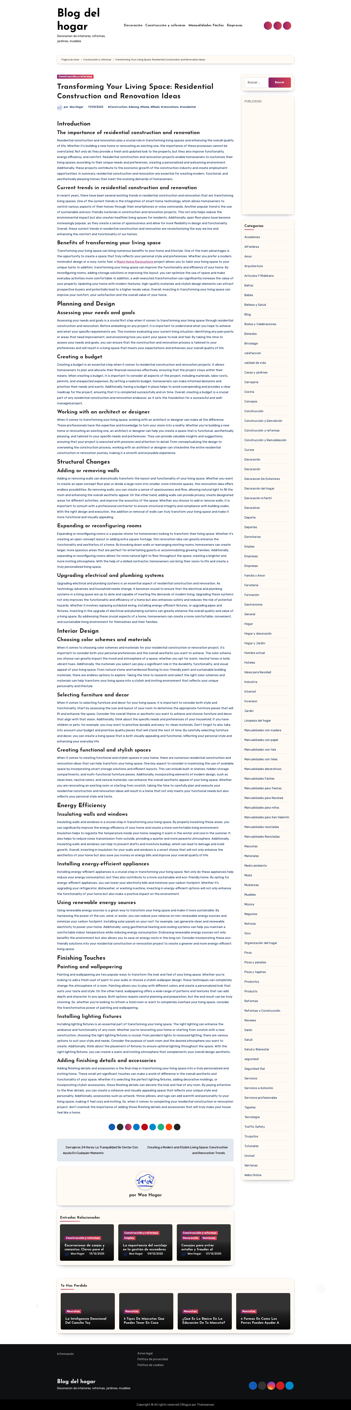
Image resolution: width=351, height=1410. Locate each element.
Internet (250, 691)
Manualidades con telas (261, 759)
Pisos (248, 952)
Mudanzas (251, 885)
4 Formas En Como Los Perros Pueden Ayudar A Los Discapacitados (260, 1322)
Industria (250, 682)
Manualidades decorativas (262, 769)
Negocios (250, 914)
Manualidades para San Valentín (266, 817)
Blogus (186, 1404)
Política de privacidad (152, 1359)
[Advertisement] (268, 158)
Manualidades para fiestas (263, 788)
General (249, 614)
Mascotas (251, 846)
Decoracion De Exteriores (262, 479)
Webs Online (252, 1175)
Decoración (133, 25)
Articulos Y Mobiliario (259, 276)
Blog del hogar (76, 1382)
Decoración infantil (258, 498)
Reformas (251, 1001)
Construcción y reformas (165, 25)
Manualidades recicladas (261, 827)
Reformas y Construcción (262, 1010)
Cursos (249, 450)
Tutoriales (251, 1146)
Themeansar (205, 1404)
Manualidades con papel (261, 740)
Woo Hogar (77, 107)
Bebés (248, 295)
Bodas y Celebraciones (260, 324)
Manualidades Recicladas (262, 836)
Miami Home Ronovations (135, 261)
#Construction (117, 107)
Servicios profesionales (260, 1097)
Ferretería (251, 585)
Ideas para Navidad (257, 672)
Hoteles (249, 662)
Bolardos (250, 334)
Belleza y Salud (255, 305)
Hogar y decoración (258, 633)
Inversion (250, 701)
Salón (248, 1030)
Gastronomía (253, 604)
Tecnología (252, 1117)
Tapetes (250, 1107)
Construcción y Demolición (263, 421)
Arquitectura (253, 266)
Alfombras (251, 247)
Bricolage (251, 343)
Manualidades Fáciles (206, 25)
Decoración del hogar (259, 488)
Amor (248, 256)
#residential (188, 107)
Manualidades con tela (260, 749)
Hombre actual (254, 653)
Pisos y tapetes (255, 972)
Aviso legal (145, 1353)
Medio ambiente (255, 865)
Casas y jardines (255, 372)
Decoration (252, 508)
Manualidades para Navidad (263, 798)
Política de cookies (150, 1365)
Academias (252, 237)
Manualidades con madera (262, 730)
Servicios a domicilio (258, 1088)
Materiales (251, 856)
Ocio (247, 933)
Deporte (250, 517)
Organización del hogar (260, 943)
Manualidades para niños (261, 807)
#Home (144, 107)
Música (249, 904)
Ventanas (209, 1238)
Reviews (250, 1020)
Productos (251, 981)
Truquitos (251, 1136)
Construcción (253, 411)
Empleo (129, 1238)
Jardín (249, 711)
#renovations (170, 107)
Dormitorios (252, 537)
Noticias (250, 923)
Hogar (248, 624)
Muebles (250, 894)
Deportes (250, 527)
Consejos (250, 401)
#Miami (155, 107)
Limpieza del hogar (257, 720)
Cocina (249, 392)
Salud (248, 1039)
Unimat (249, 1155)
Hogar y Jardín (254, 643)
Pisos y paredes (255, 962)
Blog (247, 314)
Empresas (235, 25)
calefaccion (252, 353)
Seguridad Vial (254, 1068)
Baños (248, 285)
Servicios (250, 1078)
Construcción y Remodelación (265, 440)
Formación (251, 595)
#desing (134, 107)
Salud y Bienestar (256, 1049)
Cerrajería (251, 382)
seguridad (251, 1059)
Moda (248, 875)
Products (250, 991)
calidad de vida (255, 363)
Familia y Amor (254, 575)
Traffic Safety (254, 1126)
